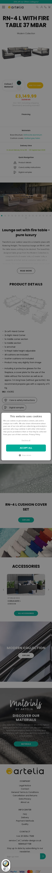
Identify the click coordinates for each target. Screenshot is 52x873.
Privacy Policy (34, 434)
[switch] (5, 869)
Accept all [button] (26, 448)
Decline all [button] (26, 440)
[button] (26, 455)
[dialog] (26, 436)
